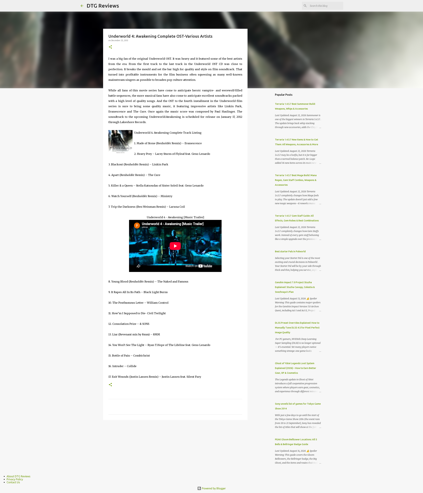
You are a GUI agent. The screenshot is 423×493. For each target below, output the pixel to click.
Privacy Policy (15, 479)
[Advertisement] (264, 142)
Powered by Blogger (213, 488)
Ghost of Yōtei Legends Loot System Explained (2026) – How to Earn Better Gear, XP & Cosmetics (295, 368)
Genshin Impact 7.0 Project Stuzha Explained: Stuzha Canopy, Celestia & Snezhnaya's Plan (295, 287)
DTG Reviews (103, 6)
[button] (110, 47)
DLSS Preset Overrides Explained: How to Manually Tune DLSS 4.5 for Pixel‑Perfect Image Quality (297, 328)
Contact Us (13, 482)
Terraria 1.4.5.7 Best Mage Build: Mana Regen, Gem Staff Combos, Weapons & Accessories (296, 180)
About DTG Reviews (18, 476)
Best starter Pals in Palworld (290, 251)
